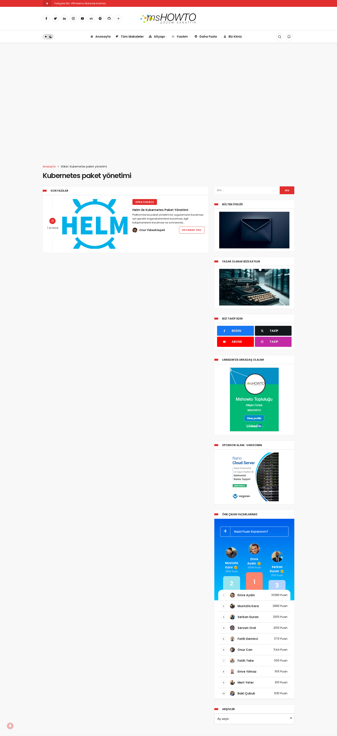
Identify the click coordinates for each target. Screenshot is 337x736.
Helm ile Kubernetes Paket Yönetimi (160, 210)
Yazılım (182, 37)
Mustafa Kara (231, 565)
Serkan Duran (276, 569)
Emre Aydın (252, 561)
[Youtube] (82, 18)
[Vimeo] (118, 18)
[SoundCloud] (91, 18)
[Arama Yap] (279, 36)
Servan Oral (247, 628)
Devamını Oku (191, 230)
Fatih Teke (246, 661)
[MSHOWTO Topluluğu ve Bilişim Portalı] (168, 18)
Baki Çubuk (246, 693)
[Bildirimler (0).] (289, 36)
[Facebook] (46, 18)
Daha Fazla (208, 37)
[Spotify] (100, 18)
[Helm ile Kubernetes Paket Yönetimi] (95, 224)
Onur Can (245, 650)
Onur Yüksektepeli (152, 230)
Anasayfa (103, 37)
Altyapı (159, 37)
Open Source (144, 202)
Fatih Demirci (248, 639)
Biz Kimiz (235, 37)
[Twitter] (55, 18)
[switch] (48, 36)
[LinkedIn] (64, 18)
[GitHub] (109, 18)
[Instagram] (73, 18)
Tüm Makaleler (132, 37)
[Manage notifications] (10, 726)
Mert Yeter (246, 682)
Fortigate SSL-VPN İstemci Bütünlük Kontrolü (80, 3)
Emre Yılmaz (247, 672)
